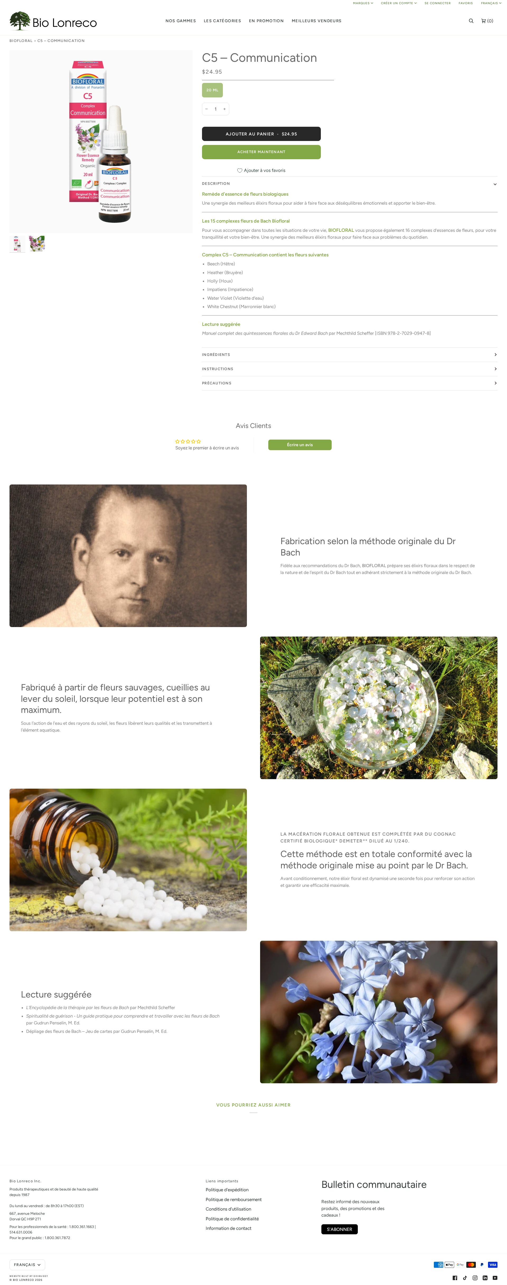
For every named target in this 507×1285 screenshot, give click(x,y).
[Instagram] (475, 1277)
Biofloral (21, 41)
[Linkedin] (485, 1277)
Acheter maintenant (261, 152)
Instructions (217, 369)
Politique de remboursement (234, 1199)
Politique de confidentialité (232, 1218)
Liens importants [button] (222, 1181)
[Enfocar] (101, 141)
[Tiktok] (465, 1277)
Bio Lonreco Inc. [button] (25, 1181)
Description (216, 183)
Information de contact (228, 1228)
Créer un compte (397, 3)
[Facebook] (455, 1277)
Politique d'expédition (227, 1189)
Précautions (217, 383)
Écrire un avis (300, 444)
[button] (181, 20)
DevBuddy (41, 1276)
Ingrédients (216, 354)
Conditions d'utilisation (228, 1209)
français (489, 3)
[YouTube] (495, 1277)
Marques (361, 3)
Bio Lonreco (23, 1280)
